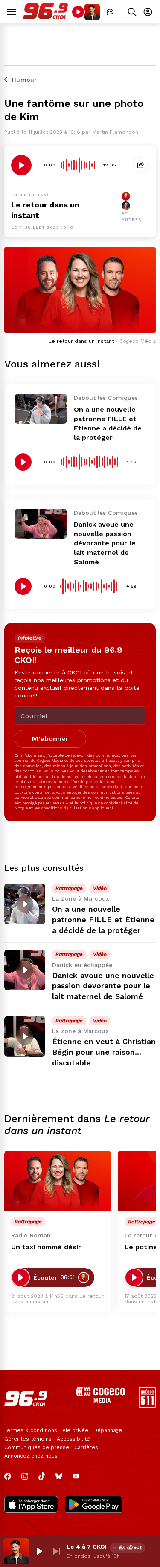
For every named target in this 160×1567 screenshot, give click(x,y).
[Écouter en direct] (78, 12)
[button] (39, 1551)
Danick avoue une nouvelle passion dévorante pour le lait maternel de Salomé (105, 543)
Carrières (86, 1447)
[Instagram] (24, 1476)
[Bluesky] (58, 1476)
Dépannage (107, 1430)
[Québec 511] (147, 1406)
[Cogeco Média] (100, 1401)
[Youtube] (76, 1476)
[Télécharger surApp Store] (31, 1505)
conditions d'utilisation (64, 808)
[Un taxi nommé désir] (57, 1181)
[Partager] (141, 165)
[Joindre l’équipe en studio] (110, 12)
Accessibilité (73, 1439)
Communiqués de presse (36, 1447)
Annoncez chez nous (31, 1456)
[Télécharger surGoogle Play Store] (93, 1505)
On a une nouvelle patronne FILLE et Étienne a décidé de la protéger (103, 919)
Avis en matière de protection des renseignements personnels (64, 784)
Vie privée (75, 1430)
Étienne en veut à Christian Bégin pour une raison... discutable (104, 1052)
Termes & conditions (30, 1430)
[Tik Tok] (41, 1476)
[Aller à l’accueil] (45, 17)
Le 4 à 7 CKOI (87, 1546)
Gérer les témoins (28, 1439)
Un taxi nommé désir (46, 1247)
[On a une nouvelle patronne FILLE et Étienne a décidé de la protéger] (41, 408)
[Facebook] (7, 1476)
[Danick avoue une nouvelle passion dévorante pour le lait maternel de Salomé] (41, 523)
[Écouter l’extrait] (21, 165)
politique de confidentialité (105, 803)
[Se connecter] (148, 11)
